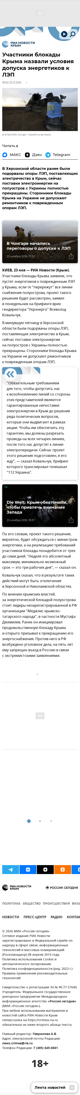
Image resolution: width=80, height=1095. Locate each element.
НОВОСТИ (10, 917)
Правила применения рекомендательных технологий (35, 976)
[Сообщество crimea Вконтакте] (28, 869)
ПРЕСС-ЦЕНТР (35, 917)
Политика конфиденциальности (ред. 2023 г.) (37, 969)
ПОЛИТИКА (11, 903)
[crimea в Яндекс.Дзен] (45, 869)
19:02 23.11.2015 (11, 82)
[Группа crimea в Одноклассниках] (62, 869)
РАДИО (56, 917)
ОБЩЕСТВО (32, 903)
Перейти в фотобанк (39, 134)
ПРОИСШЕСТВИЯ (56, 903)
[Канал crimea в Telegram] (10, 869)
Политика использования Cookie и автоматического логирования (29, 962)
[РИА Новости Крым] (18, 44)
